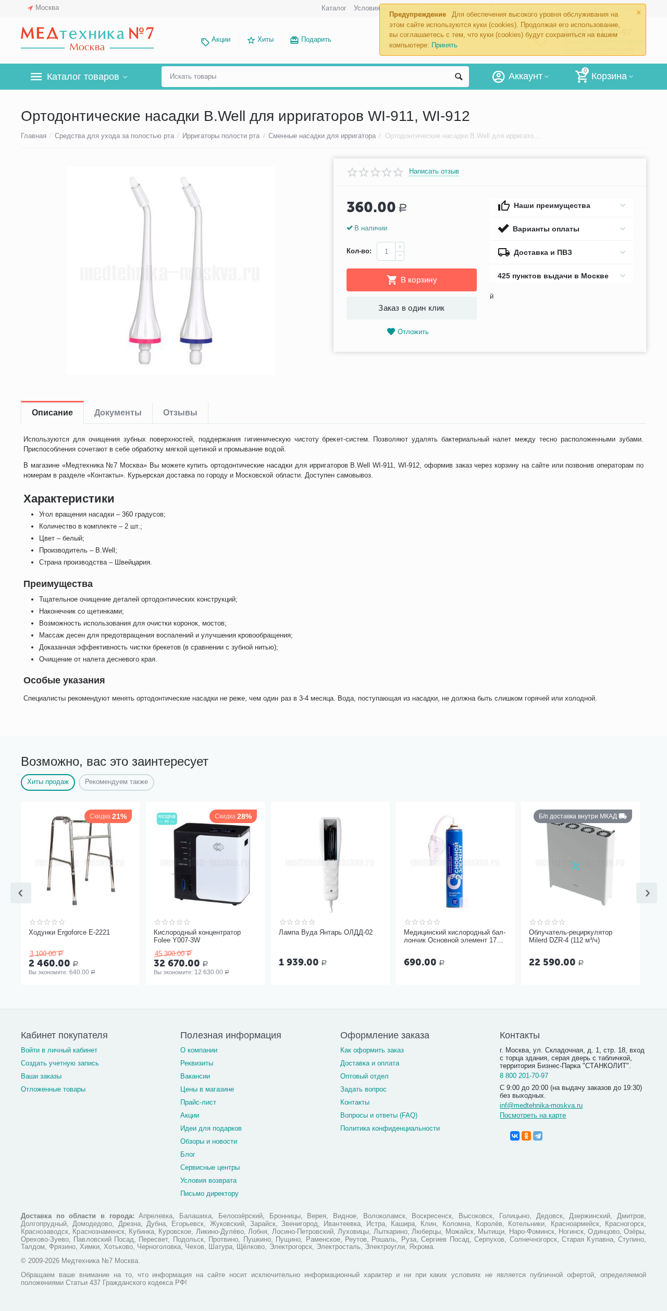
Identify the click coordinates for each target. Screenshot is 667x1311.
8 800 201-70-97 (524, 1076)
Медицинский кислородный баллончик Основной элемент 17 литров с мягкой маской (454, 936)
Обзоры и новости (208, 1141)
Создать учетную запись (60, 1063)
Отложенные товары (53, 1089)
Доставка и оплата (369, 1063)
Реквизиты (196, 1063)
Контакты (354, 1102)
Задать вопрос (363, 1089)
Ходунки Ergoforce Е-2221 (69, 932)
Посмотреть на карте (533, 1115)
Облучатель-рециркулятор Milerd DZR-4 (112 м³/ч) (570, 936)
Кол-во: (359, 251)
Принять (444, 45)
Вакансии (195, 1076)
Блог (187, 1154)
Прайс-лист (198, 1102)
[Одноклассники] (526, 1136)
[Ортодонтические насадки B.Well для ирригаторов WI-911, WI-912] (171, 270)
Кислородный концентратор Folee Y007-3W (197, 936)
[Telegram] (537, 1136)
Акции (221, 39)
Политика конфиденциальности (390, 1128)
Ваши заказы (41, 1076)
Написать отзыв (434, 171)
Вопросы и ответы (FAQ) (378, 1115)
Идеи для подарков (211, 1128)
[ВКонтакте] (515, 1136)
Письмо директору (209, 1193)
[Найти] (458, 76)
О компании (198, 1050)
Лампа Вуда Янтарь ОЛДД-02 (326, 932)
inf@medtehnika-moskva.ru (541, 1105)
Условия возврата (208, 1180)
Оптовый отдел (364, 1076)
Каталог (334, 8)
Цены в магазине (207, 1089)
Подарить (316, 39)
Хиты (265, 39)
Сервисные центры (210, 1167)
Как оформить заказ (372, 1050)
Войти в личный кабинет (59, 1050)
